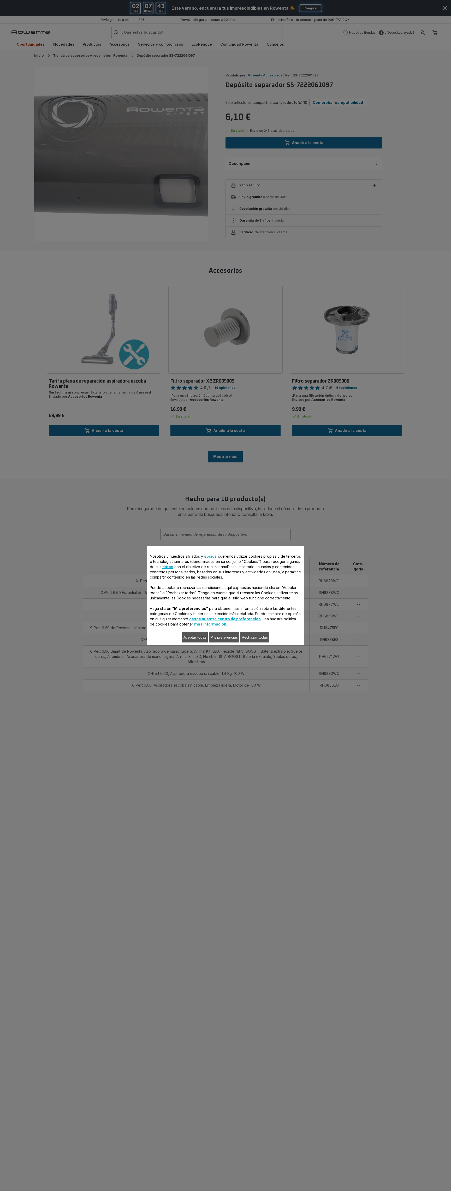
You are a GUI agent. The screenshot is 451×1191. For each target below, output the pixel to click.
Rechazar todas (255, 637)
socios (210, 556)
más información (210, 624)
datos (167, 566)
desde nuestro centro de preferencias (225, 619)
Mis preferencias (224, 637)
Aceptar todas (194, 637)
